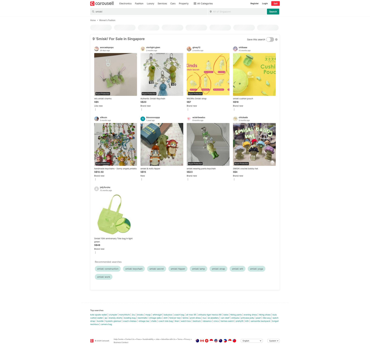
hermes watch (227, 321)
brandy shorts (115, 318)
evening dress (250, 314)
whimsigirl (157, 314)
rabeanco (207, 321)
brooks (140, 314)
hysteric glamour (113, 321)
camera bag (106, 324)
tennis (185, 318)
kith (247, 321)
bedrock (197, 321)
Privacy (187, 339)
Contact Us (129, 339)
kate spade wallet (98, 314)
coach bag (179, 314)
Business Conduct (121, 342)
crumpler (113, 314)
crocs (216, 321)
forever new (175, 318)
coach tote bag (165, 321)
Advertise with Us (168, 339)
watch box (186, 321)
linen (177, 321)
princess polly (247, 318)
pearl (258, 318)
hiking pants (236, 314)
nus (204, 318)
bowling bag (130, 318)
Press (138, 339)
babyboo (168, 314)
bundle (100, 321)
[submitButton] (273, 11)
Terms (179, 339)
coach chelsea (130, 321)
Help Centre (118, 339)
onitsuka (235, 318)
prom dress (195, 318)
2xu (133, 314)
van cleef (225, 318)
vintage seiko (155, 318)
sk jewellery (213, 318)
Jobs (157, 339)
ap (106, 318)
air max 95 (191, 314)
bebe (225, 314)
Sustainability (148, 339)
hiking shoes (265, 314)
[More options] (95, 109)
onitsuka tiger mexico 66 (210, 314)
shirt (165, 318)
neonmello (142, 318)
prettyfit (239, 321)
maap (148, 314)
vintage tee (143, 321)
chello (154, 321)
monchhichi (124, 314)
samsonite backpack (260, 321)
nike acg (267, 318)
